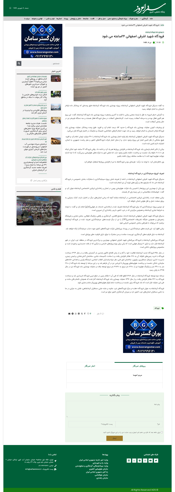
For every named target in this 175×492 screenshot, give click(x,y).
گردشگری (145, 19)
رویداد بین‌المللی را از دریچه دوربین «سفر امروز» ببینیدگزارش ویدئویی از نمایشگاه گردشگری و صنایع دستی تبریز (38, 209)
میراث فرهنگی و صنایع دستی (117, 19)
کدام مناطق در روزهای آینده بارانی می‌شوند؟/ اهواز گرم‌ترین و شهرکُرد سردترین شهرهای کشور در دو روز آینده (34, 82)
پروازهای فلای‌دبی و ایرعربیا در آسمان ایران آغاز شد (35, 109)
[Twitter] (156, 461)
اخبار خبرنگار (90, 366)
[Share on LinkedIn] (79, 313)
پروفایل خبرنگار (139, 366)
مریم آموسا (137, 375)
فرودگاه (157, 308)
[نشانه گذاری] (10, 8)
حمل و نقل (102, 19)
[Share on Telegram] (73, 313)
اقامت (92, 19)
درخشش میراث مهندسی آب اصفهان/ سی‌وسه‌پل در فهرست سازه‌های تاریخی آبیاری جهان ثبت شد (34, 145)
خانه (151, 19)
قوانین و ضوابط (37, 19)
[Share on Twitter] (82, 313)
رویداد (66, 19)
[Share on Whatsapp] (76, 313)
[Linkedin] (129, 461)
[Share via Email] (69, 313)
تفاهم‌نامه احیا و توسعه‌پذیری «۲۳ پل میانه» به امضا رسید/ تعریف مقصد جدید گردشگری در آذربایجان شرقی (35, 164)
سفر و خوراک (133, 19)
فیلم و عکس (50, 19)
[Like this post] (88, 313)
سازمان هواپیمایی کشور (99, 469)
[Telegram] (140, 461)
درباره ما (27, 19)
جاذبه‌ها (85, 19)
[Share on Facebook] (84, 313)
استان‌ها (59, 19)
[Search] (19, 63)
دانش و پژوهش (75, 19)
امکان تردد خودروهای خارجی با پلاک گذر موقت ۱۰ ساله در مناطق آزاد (34, 96)
